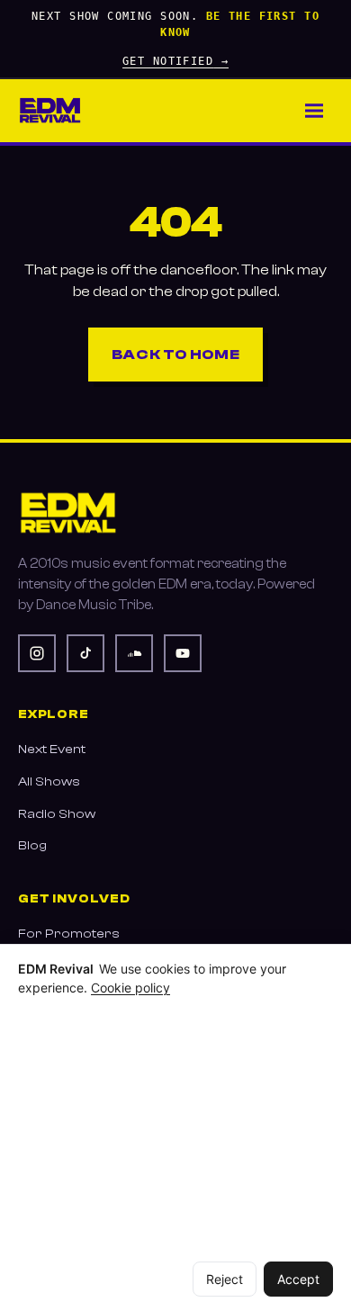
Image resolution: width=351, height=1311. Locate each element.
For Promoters (69, 933)
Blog (32, 845)
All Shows (49, 781)
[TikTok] (85, 653)
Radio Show (56, 814)
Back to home (176, 354)
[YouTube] (183, 653)
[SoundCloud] (134, 653)
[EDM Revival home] (50, 110)
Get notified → (175, 61)
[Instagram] (37, 653)
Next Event (52, 749)
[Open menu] (314, 111)
